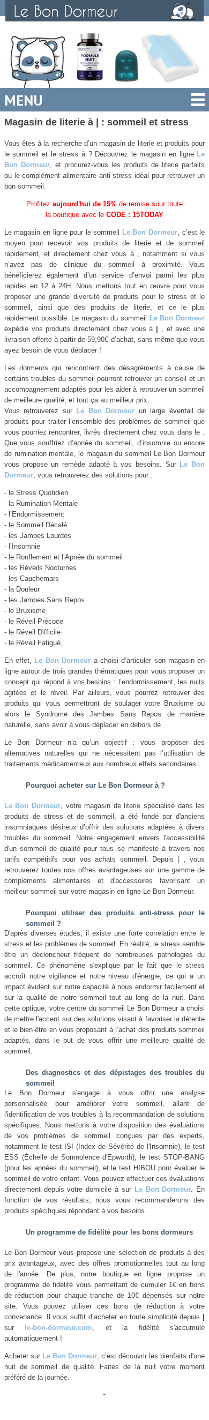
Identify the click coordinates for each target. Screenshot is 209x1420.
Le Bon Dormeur (149, 232)
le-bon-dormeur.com (58, 1328)
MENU (23, 100)
